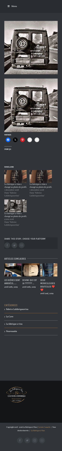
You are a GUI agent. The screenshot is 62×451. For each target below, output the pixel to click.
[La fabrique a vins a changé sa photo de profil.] (15, 176)
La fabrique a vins (14, 324)
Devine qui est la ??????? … (17, 282)
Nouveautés (11, 331)
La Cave (9, 316)
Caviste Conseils (44, 427)
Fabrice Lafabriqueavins (17, 309)
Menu (14, 6)
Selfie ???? (51, 280)
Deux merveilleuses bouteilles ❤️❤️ (35, 285)
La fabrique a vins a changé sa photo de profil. (15, 186)
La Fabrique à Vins (38, 431)
